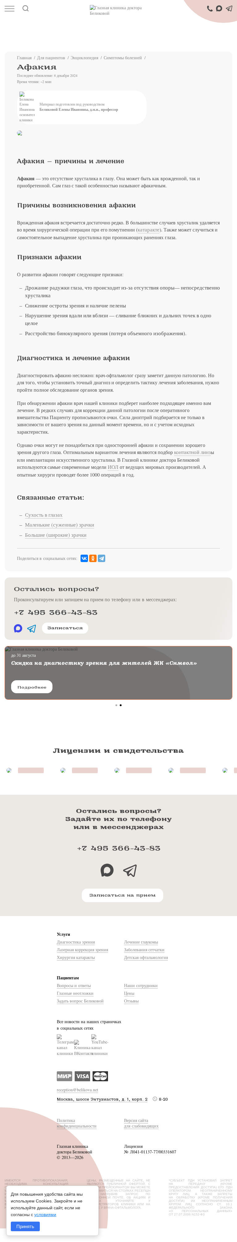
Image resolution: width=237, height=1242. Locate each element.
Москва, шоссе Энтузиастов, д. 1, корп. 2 (102, 1099)
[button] (116, 705)
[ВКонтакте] (84, 558)
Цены (129, 993)
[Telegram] (101, 558)
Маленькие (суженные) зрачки (59, 524)
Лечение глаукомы (141, 942)
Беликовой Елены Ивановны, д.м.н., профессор (79, 109)
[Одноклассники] (93, 558)
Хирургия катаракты (76, 957)
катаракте (149, 229)
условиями (45, 1214)
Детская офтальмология (146, 957)
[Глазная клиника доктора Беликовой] (118, 10)
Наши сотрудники (141, 985)
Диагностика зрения (76, 942)
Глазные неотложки (75, 993)
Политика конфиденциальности (77, 1123)
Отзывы (131, 1001)
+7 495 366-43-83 (56, 612)
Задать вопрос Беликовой (80, 1001)
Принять (25, 1226)
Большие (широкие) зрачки (55, 534)
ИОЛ (113, 466)
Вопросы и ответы (74, 985)
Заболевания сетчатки (144, 949)
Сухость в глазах (44, 514)
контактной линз (192, 452)
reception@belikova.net (77, 1090)
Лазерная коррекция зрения (82, 949)
